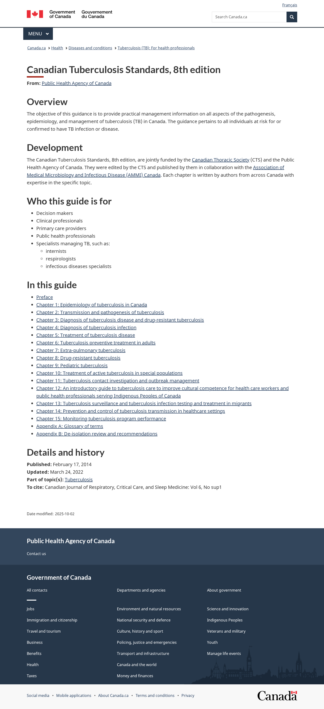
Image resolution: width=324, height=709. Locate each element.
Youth (212, 642)
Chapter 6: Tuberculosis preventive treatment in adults (96, 342)
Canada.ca (36, 48)
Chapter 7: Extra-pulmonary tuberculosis (80, 350)
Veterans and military (226, 631)
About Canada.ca (113, 695)
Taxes (32, 675)
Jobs (30, 609)
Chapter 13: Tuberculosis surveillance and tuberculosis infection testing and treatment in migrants (144, 403)
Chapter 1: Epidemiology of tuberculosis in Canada (91, 304)
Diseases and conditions (90, 48)
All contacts (37, 590)
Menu (35, 33)
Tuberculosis (79, 479)
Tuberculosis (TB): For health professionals (156, 48)
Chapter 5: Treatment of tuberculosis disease (85, 335)
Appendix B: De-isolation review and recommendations (96, 434)
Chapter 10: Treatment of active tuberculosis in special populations (109, 373)
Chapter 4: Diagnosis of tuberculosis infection (86, 327)
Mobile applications (73, 695)
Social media (38, 695)
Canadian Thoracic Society (220, 160)
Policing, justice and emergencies (147, 642)
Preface (44, 297)
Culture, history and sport (140, 631)
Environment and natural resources (149, 609)
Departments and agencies (141, 590)
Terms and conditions (155, 695)
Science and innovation (228, 609)
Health (57, 48)
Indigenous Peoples (225, 620)
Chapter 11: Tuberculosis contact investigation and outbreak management (117, 380)
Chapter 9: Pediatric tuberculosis (72, 365)
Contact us (36, 553)
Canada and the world (137, 664)
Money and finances (135, 675)
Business (35, 642)
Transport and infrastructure (143, 653)
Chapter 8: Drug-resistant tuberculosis (78, 358)
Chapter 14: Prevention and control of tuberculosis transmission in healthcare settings (130, 411)
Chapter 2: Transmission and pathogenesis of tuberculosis (100, 312)
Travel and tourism (44, 631)
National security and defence (144, 620)
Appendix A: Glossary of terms (69, 426)
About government (224, 590)
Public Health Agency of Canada (76, 83)
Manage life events (224, 653)
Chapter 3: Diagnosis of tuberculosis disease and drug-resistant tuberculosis (120, 320)
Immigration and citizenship (52, 620)
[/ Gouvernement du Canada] (69, 14)
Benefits (34, 653)
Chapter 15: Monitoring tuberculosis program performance (101, 418)
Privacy (187, 695)
